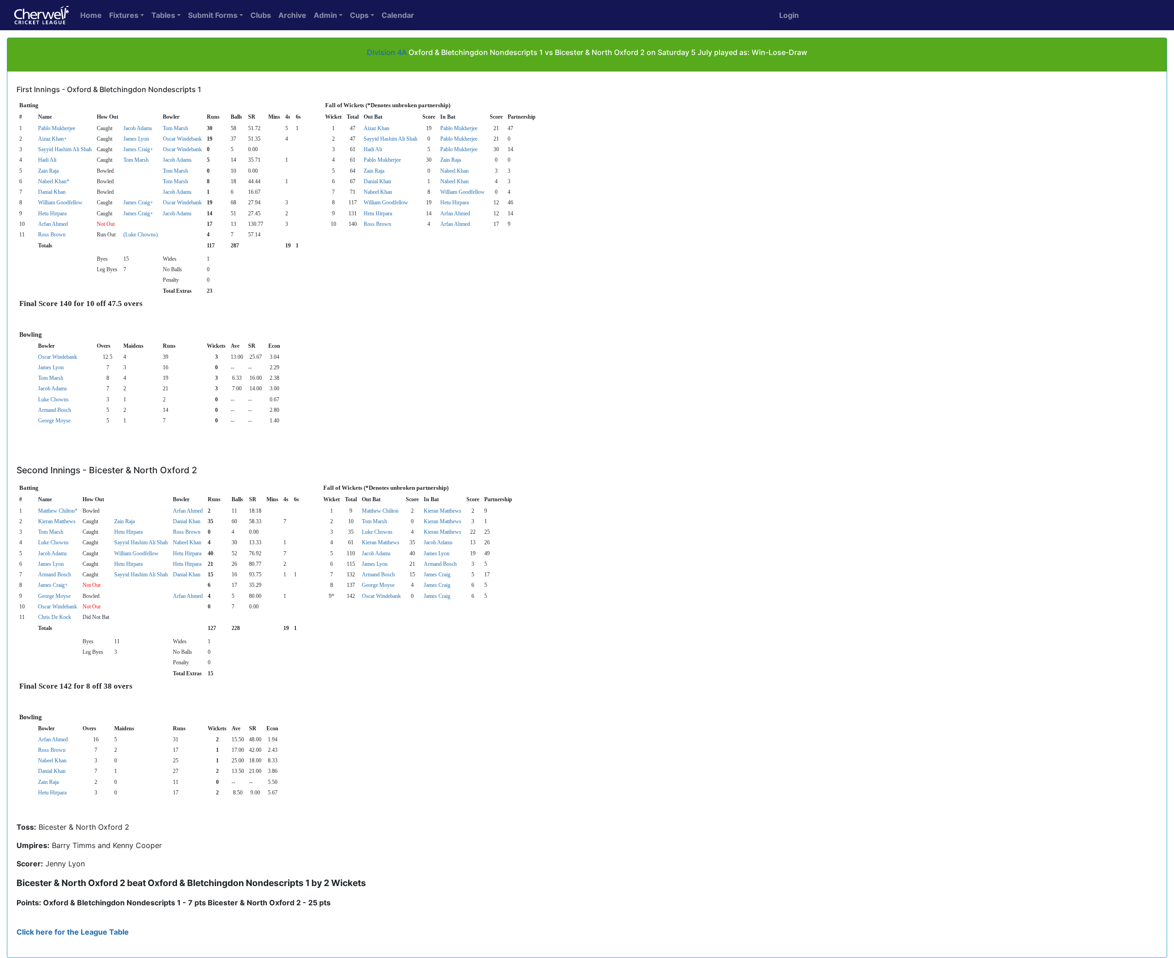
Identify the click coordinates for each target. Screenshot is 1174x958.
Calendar (398, 15)
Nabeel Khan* (53, 181)
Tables (163, 15)
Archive (292, 15)
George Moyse (54, 420)
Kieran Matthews (442, 511)
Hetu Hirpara (454, 202)
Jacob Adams (137, 128)
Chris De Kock (54, 617)
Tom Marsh (175, 128)
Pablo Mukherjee (56, 128)
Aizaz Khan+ (52, 139)
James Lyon (136, 139)
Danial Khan (377, 181)
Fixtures (123, 15)
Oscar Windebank (182, 139)
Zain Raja (450, 160)
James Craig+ (138, 149)
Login (789, 15)
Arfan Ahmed (455, 213)
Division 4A (387, 52)
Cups (359, 15)
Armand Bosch (54, 410)
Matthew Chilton (380, 511)
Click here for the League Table (73, 931)
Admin (325, 15)
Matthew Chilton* (58, 511)
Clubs (260, 15)
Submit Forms (213, 15)
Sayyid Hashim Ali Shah (390, 139)
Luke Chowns (53, 399)
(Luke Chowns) (140, 234)
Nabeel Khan (454, 171)
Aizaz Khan (376, 128)
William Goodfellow (462, 192)
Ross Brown (377, 224)
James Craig (437, 574)
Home (91, 15)
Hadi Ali (373, 149)
